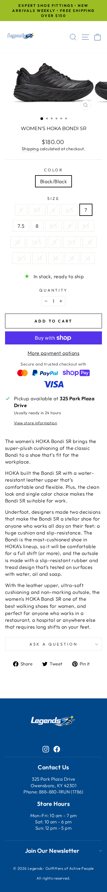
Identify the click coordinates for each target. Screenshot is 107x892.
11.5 (72, 242)
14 (55, 258)
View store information (35, 422)
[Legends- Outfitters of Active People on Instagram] (46, 748)
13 (39, 258)
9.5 (86, 226)
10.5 (36, 242)
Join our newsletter (52, 850)
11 (54, 242)
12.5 (21, 258)
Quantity (53, 290)
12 (89, 242)
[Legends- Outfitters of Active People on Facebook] (57, 748)
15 (72, 258)
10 (18, 242)
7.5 (21, 226)
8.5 (53, 226)
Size (53, 198)
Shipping (30, 148)
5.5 (37, 210)
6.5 (69, 210)
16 (88, 258)
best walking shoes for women (39, 606)
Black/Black (53, 181)
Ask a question (53, 644)
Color (53, 169)
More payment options (53, 353)
